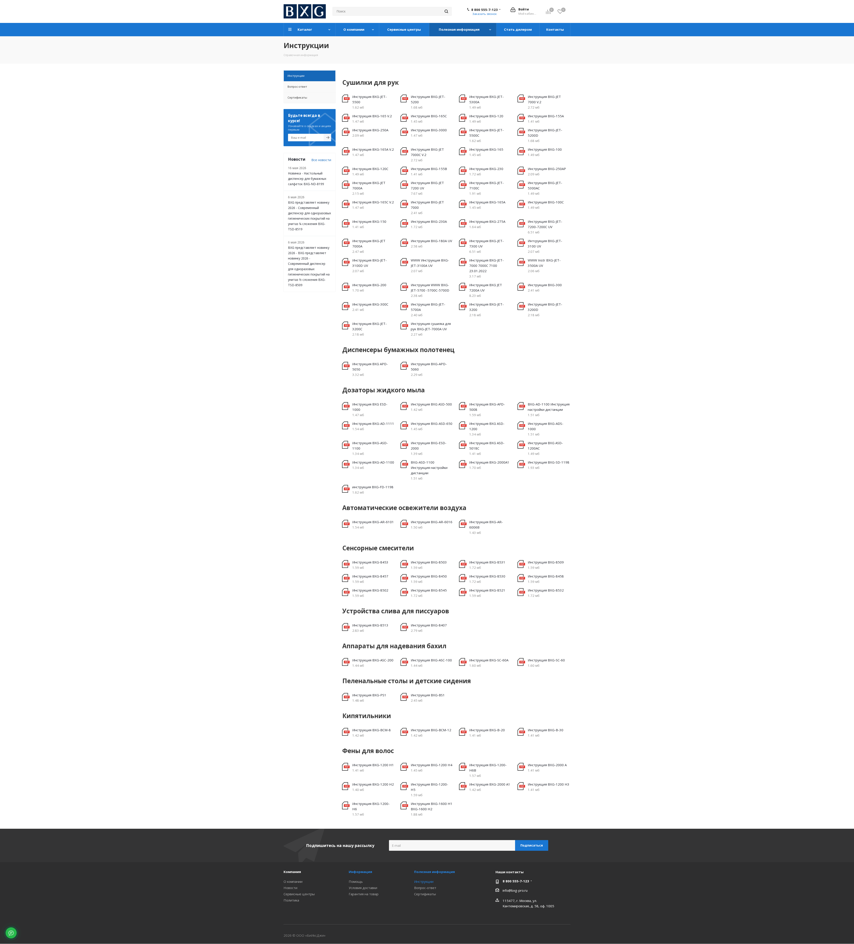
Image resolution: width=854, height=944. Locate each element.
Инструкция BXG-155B (429, 168)
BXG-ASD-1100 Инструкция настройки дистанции (429, 467)
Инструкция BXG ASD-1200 (486, 426)
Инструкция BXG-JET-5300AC (545, 185)
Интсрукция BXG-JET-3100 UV (545, 243)
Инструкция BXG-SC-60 (546, 660)
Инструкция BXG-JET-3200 (486, 307)
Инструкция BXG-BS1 (428, 695)
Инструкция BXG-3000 (429, 130)
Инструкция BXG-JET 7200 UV (427, 185)
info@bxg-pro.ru (515, 890)
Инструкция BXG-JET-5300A (486, 99)
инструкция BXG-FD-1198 (372, 487)
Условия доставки (363, 887)
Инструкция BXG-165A (487, 202)
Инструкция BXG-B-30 (545, 730)
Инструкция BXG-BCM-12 (431, 730)
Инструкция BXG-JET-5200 (428, 99)
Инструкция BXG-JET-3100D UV (369, 263)
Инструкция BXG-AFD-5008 (487, 407)
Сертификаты (425, 894)
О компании (293, 881)
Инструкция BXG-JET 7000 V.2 (544, 99)
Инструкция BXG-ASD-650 (431, 423)
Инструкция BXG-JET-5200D (545, 133)
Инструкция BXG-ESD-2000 (428, 445)
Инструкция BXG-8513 (370, 625)
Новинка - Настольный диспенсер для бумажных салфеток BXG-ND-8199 (307, 178)
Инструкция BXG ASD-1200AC (545, 445)
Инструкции (423, 881)
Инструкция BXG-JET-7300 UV (486, 243)
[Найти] (446, 11)
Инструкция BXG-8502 (370, 590)
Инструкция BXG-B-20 (487, 730)
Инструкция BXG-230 (486, 168)
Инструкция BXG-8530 (487, 576)
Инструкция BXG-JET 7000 (427, 205)
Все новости (321, 160)
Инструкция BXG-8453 (370, 562)
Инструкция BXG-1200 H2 (373, 784)
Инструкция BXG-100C (546, 202)
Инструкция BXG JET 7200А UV (485, 287)
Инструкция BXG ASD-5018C (486, 445)
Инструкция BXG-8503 (429, 562)
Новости (290, 887)
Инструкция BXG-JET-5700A (428, 307)
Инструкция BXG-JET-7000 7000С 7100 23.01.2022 (486, 265)
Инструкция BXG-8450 (429, 576)
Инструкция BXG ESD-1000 (369, 407)
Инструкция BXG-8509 (546, 562)
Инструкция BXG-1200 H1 (373, 765)
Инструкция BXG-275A (487, 221)
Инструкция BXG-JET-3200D (545, 307)
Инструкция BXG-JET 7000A (368, 185)
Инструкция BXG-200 (369, 285)
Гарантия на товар (364, 894)
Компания (292, 871)
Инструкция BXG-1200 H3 (548, 784)
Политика (291, 900)
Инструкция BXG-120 (486, 116)
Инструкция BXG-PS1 (369, 695)
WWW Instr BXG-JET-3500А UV (544, 263)
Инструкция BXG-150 (369, 221)
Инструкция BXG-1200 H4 (431, 765)
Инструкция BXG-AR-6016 (431, 522)
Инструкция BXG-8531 (487, 562)
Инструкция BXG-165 (486, 149)
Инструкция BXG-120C (370, 168)
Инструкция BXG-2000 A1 (489, 784)
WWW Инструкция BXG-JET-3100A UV (430, 263)
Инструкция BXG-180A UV (431, 241)
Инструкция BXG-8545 (429, 590)
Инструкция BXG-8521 (487, 590)
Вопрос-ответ (425, 887)
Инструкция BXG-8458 (546, 576)
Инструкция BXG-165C (429, 116)
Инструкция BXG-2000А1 (489, 462)
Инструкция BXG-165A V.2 (373, 149)
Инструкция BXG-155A (546, 116)
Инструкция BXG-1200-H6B (488, 767)
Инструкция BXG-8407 (429, 625)
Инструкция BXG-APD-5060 (429, 366)
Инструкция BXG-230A (429, 221)
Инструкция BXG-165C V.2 (373, 202)
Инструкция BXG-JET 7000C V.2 (427, 152)
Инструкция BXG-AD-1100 (373, 462)
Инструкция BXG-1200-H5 (429, 787)
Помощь (356, 881)
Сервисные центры (299, 894)
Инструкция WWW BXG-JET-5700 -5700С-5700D (430, 287)
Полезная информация (434, 871)
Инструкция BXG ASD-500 (431, 404)
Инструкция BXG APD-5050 (370, 366)
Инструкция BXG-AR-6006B (486, 524)
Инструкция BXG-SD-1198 (548, 462)
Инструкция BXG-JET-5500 (369, 99)
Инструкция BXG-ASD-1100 (370, 445)
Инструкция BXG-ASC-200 (372, 660)
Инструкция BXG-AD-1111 (373, 423)
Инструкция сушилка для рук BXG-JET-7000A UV (431, 326)
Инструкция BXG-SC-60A (488, 660)
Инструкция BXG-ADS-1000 (545, 426)
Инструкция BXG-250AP (547, 168)
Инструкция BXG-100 (545, 149)
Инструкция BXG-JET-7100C (486, 185)
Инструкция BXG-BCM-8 (371, 730)
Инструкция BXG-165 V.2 (372, 116)
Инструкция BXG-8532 (546, 590)
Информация (360, 871)
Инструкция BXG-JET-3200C (369, 326)
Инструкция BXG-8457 (370, 576)
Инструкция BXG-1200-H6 (371, 806)
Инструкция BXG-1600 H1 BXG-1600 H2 (431, 806)
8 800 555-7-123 (484, 10)
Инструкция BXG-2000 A (547, 765)
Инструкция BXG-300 (545, 285)
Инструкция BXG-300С (370, 304)
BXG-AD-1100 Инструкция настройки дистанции (549, 407)
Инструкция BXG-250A (370, 130)
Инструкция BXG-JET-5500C (486, 133)
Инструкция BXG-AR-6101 (373, 522)
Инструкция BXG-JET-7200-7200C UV (545, 224)
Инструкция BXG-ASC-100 (431, 660)
